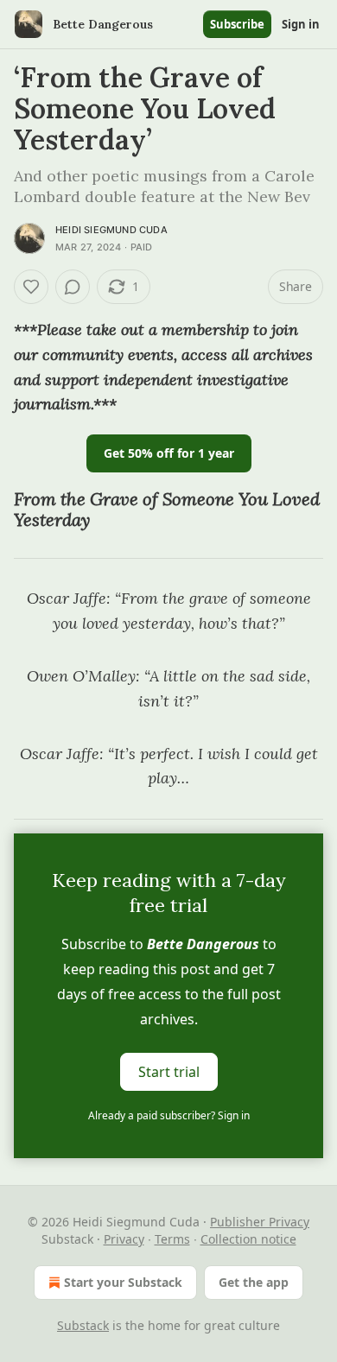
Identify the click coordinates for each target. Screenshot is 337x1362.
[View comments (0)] (72, 286)
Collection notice (248, 1239)
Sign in (301, 24)
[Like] (31, 286)
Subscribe (237, 24)
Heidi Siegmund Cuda (111, 230)
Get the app (254, 1282)
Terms (172, 1239)
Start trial (169, 1071)
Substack (83, 1325)
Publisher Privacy (259, 1221)
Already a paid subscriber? (169, 1115)
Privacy (124, 1239)
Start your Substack (123, 1282)
